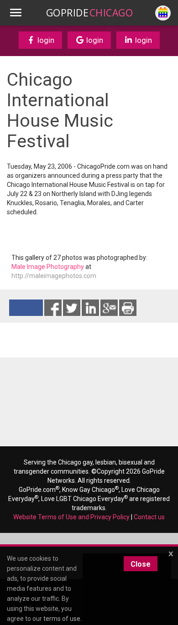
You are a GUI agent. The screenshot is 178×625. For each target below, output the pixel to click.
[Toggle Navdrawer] (15, 13)
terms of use (61, 618)
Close (141, 564)
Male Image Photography (47, 266)
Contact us (149, 517)
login (45, 40)
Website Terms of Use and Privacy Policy (71, 517)
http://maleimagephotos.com (53, 275)
